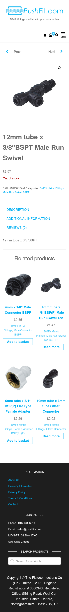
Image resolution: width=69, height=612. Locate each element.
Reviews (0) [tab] (16, 227)
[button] (59, 68)
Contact (13, 504)
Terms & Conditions (20, 498)
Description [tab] (17, 209)
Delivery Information (20, 486)
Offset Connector (56, 429)
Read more (51, 347)
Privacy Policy (17, 492)
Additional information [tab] (28, 218)
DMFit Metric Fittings (52, 188)
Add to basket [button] (18, 341)
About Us (14, 480)
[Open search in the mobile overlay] (34, 561)
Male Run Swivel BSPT (16, 192)
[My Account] (45, 35)
